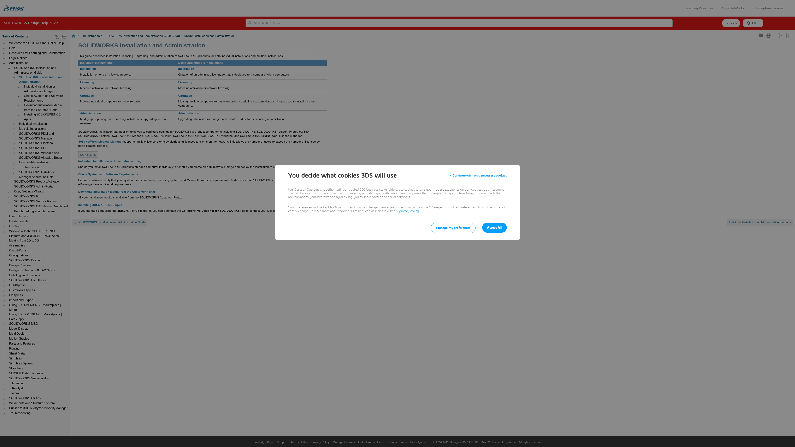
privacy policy (409, 211)
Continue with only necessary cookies (480, 175)
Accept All (494, 227)
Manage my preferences (453, 228)
